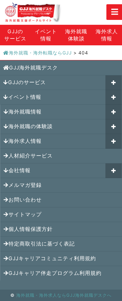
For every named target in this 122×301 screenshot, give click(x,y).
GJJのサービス (15, 35)
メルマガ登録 (25, 185)
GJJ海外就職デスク (33, 68)
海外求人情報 (107, 35)
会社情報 (19, 170)
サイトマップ (25, 214)
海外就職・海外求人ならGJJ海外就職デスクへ (64, 295)
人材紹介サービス (30, 156)
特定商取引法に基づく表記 (41, 244)
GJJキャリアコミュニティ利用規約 (52, 258)
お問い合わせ (25, 200)
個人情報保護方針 (30, 229)
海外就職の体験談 (30, 126)
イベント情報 (46, 35)
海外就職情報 (25, 112)
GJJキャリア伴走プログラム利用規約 (55, 273)
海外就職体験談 (76, 35)
